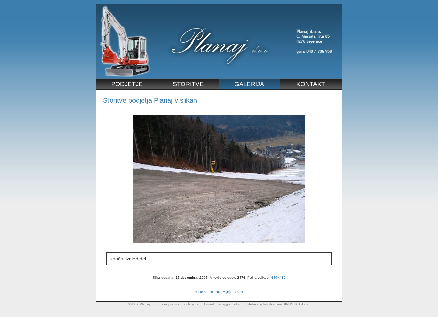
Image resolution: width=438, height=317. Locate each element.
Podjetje (127, 84)
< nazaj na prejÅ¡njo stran (219, 292)
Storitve (188, 84)
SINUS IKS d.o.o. (296, 304)
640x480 (278, 277)
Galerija (249, 84)
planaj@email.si (228, 304)
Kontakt (310, 84)
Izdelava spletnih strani (263, 304)
